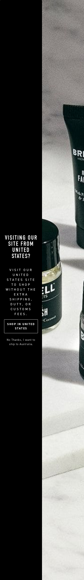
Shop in (21, 326)
